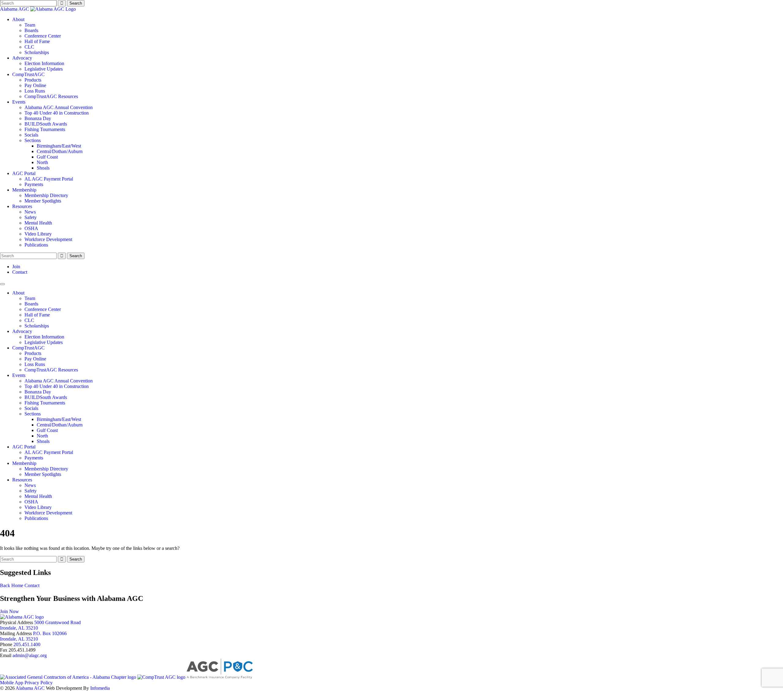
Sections (32, 140)
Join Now (9, 611)
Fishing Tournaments (44, 129)
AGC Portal (23, 173)
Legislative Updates (43, 68)
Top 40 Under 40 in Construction (56, 112)
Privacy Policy (38, 682)
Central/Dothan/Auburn (60, 151)
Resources (22, 206)
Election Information (44, 63)
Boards (31, 30)
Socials (31, 134)
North (42, 162)
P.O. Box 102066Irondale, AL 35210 (33, 636)
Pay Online (35, 85)
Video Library (38, 233)
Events (18, 101)
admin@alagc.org (30, 655)
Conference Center (42, 35)
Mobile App (11, 682)
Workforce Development (48, 239)
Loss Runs (34, 90)
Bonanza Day (37, 118)
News (30, 211)
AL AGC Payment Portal (48, 178)
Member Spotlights (42, 200)
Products (32, 79)
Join (16, 266)
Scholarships (36, 52)
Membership (24, 189)
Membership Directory (46, 195)
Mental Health (38, 222)
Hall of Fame (37, 41)
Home (17, 585)
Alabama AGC (15, 9)
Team (29, 24)
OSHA (31, 228)
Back (5, 585)
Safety (30, 217)
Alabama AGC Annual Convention (58, 107)
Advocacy (22, 57)
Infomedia (100, 688)
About (18, 19)
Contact (19, 272)
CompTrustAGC (28, 74)
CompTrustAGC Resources (51, 96)
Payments (33, 184)
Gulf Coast (47, 156)
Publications (36, 244)
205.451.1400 (26, 644)
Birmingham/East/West (59, 145)
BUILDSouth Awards (45, 123)
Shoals (43, 167)
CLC (29, 46)
